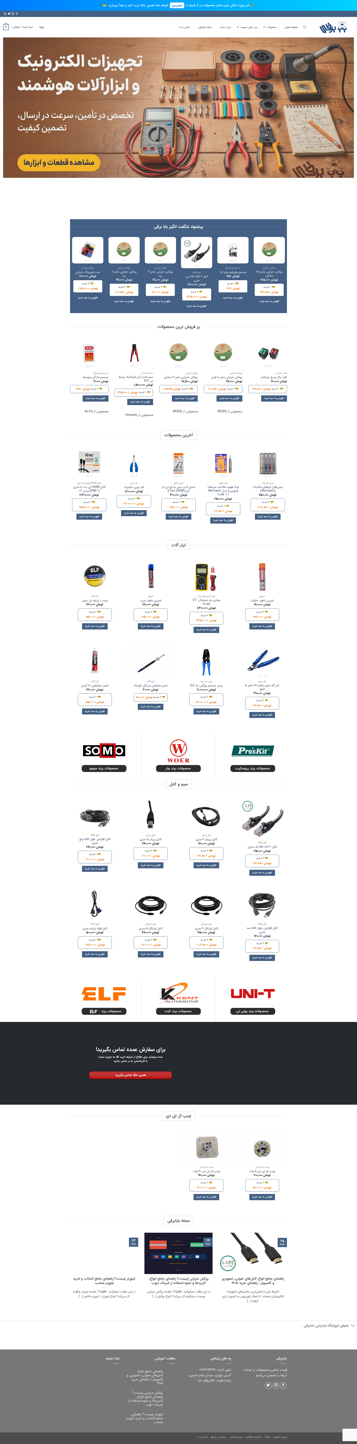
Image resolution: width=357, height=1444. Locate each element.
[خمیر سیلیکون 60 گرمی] (95, 663)
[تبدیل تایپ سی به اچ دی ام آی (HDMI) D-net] (178, 463)
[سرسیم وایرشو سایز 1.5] (233, 250)
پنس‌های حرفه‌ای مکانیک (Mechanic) (268, 489)
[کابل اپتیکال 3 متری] (206, 906)
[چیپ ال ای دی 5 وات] (262, 1149)
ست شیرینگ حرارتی (87, 272)
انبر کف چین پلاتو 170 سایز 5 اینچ (262, 687)
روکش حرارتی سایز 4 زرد (160, 274)
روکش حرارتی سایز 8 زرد (124, 274)
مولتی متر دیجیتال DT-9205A (206, 602)
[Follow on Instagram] (13, 13)
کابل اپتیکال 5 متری (150, 929)
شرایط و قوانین (253, 1437)
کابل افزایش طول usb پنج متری (95, 841)
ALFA (89, 411)
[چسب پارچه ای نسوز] (95, 578)
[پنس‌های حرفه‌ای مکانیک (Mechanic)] (268, 463)
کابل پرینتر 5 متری (150, 840)
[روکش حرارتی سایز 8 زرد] (124, 250)
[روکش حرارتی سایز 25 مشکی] (269, 250)
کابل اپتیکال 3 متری (206, 929)
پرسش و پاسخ (218, 1437)
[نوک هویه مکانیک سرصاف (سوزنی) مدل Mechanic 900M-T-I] (223, 463)
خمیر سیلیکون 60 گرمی (95, 686)
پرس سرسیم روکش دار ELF (206, 686)
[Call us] (5, 13)
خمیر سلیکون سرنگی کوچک (151, 686)
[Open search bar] (304, 27)
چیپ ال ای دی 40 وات (206, 1172)
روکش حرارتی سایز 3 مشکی (181, 377)
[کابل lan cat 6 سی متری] (196, 252)
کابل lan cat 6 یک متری (262, 847)
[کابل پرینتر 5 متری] (150, 817)
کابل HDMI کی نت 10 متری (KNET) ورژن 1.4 (89, 489)
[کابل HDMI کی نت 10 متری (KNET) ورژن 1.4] (89, 463)
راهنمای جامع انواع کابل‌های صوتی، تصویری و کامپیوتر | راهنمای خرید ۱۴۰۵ (253, 1281)
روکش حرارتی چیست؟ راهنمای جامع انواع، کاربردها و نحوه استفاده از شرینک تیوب (178, 1281)
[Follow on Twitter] (9, 13)
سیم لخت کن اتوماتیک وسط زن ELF (135, 379)
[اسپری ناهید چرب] (150, 578)
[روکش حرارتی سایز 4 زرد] (160, 250)
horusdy (131, 415)
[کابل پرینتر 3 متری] (206, 817)
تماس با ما (202, 1437)
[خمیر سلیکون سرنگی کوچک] (150, 663)
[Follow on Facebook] (17, 13)
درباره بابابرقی (280, 1437)
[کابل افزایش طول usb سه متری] (262, 906)
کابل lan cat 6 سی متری (196, 278)
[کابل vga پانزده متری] (95, 906)
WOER (221, 411)
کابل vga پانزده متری (94, 929)
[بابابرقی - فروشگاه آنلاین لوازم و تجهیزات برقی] (333, 27)
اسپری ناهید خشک (262, 601)
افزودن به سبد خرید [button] (269, 301)
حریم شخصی (236, 1437)
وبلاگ (267, 1437)
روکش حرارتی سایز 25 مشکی (269, 274)
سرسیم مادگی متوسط (95, 377)
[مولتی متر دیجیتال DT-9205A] (206, 578)
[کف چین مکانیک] (134, 463)
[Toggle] (353, 1326)
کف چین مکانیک (134, 487)
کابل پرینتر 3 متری (206, 840)
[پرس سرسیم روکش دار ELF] (206, 663)
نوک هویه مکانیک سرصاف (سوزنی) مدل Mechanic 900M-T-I (223, 491)
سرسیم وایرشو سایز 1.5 (233, 272)
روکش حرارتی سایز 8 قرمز (227, 377)
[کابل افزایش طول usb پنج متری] (95, 817)
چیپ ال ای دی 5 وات (262, 1172)
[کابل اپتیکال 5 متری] (150, 906)
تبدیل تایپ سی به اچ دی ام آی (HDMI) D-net (178, 489)
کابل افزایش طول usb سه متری (262, 930)
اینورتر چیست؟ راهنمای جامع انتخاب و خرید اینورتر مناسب (104, 1281)
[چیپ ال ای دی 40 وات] (206, 1149)
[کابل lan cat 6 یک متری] (262, 821)
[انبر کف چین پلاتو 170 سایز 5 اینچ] (262, 663)
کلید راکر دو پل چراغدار (274, 377)
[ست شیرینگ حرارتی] (87, 250)
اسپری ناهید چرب (150, 601)
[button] (41, 27)
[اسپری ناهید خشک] (262, 578)
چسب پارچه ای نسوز (95, 601)
